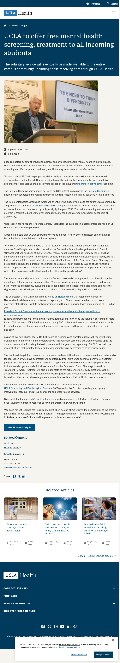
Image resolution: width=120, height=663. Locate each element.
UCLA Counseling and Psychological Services (28, 387)
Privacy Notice (29, 636)
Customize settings (79, 654)
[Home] (5, 25)
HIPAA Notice (13, 636)
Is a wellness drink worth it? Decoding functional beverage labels (96, 529)
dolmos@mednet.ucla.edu (18, 466)
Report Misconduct (69, 636)
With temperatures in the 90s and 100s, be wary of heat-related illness (58, 529)
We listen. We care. (104, 636)
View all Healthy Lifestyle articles (95, 555)
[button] (93, 3)
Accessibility (87, 636)
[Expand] (114, 588)
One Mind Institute (97, 190)
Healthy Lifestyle (12, 447)
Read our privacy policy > (69, 647)
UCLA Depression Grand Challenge (46, 205)
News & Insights (20, 25)
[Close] (113, 640)
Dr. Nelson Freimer (64, 296)
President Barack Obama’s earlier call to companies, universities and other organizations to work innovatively (52, 313)
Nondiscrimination (48, 636)
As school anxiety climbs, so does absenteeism (17, 527)
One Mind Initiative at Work (90, 183)
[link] (14, 476)
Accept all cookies (103, 654)
